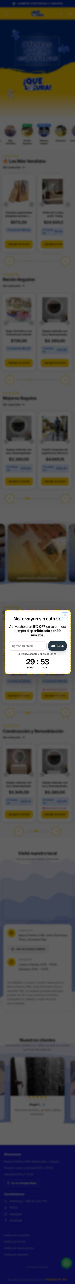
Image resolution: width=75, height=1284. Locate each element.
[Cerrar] (65, 615)
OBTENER (57, 645)
